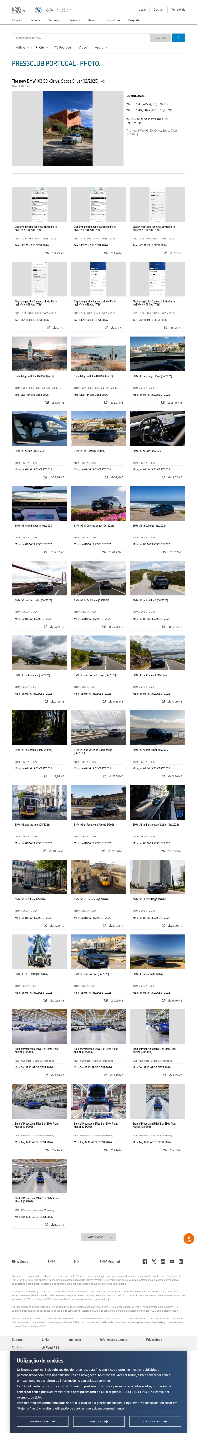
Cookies (17, 1347)
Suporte (17, 1339)
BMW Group (20, 1261)
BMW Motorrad (109, 1261)
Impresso (74, 1339)
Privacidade (154, 1339)
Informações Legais (113, 1339)
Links (45, 1339)
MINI (77, 1261)
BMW (51, 1261)
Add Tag (160, 37)
